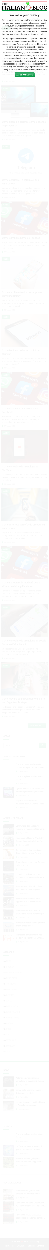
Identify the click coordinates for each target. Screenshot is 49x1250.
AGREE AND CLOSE (24, 75)
